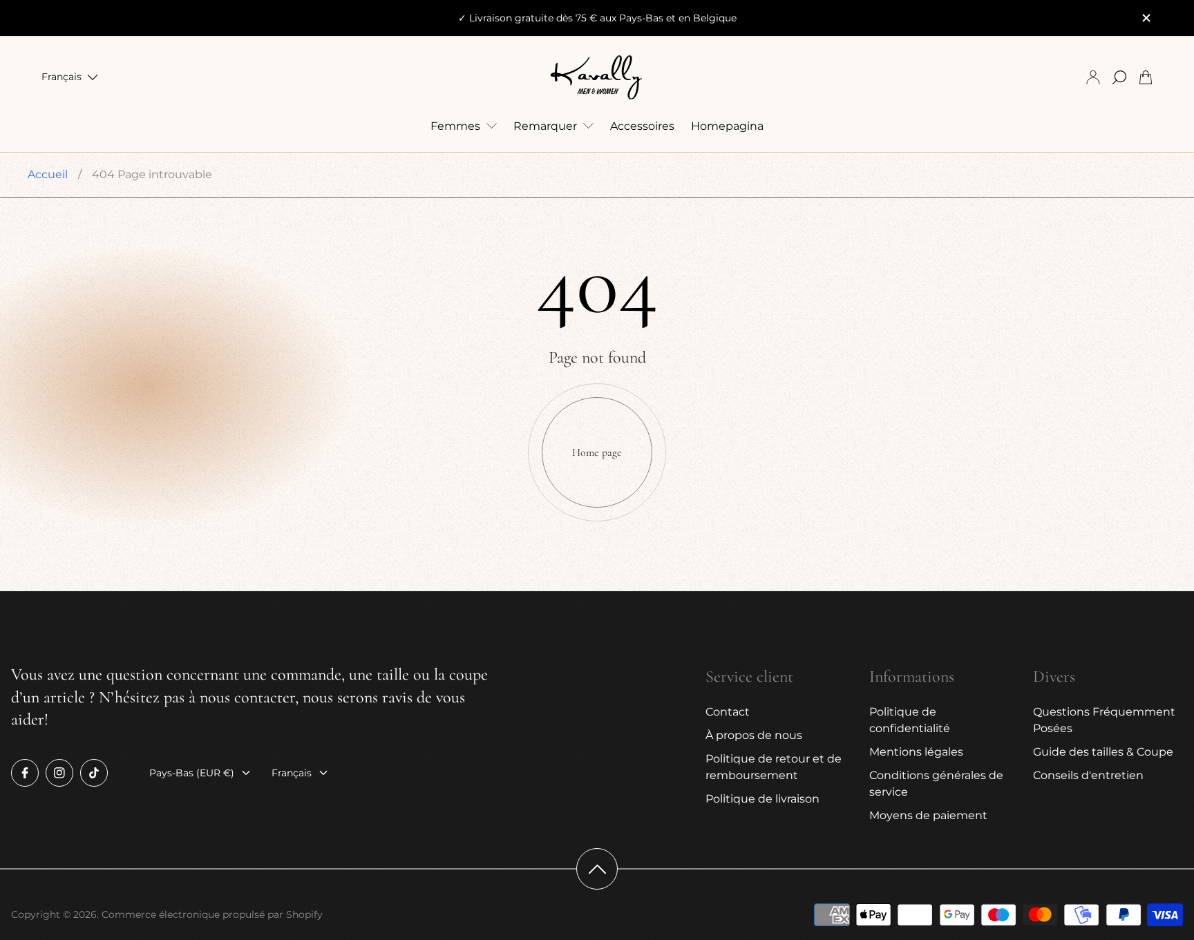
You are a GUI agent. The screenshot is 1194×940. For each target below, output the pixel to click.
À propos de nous (753, 735)
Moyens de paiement (928, 815)
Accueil (48, 174)
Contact (727, 711)
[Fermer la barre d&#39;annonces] (1146, 18)
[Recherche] (1119, 77)
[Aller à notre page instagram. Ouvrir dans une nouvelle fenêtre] (59, 773)
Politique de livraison (762, 798)
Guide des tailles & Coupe (1103, 751)
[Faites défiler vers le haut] (597, 869)
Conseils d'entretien (1088, 775)
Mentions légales (916, 751)
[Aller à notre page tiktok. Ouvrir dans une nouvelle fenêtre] (94, 773)
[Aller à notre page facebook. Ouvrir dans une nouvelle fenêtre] (25, 773)
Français (61, 77)
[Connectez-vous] (1093, 77)
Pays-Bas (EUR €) (191, 773)
